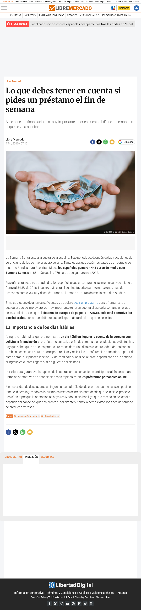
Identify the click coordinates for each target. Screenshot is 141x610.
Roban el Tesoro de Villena (127, 2)
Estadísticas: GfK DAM (62, 597)
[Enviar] (105, 141)
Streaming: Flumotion (84, 597)
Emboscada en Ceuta (23, 2)
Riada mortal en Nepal (95, 2)
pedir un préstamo (86, 302)
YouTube (67, 603)
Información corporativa (29, 593)
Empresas (15, 15)
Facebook (49, 603)
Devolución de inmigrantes (46, 2)
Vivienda (110, 2)
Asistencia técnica (103, 593)
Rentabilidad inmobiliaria (116, 15)
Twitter (55, 603)
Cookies (84, 593)
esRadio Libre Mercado (51, 15)
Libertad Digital (70, 585)
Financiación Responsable (27, 416)
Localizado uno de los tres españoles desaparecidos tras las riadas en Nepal (81, 24)
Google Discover (73, 603)
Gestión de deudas (50, 416)
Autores (122, 593)
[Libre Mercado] (70, 8)
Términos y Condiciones (61, 593)
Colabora (124, 8)
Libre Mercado (14, 81)
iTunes (91, 603)
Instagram (61, 603)
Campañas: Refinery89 (40, 597)
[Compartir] (92, 141)
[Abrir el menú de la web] (24, 8)
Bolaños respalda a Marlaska (71, 2)
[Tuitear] (98, 141)
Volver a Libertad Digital (113, 8)
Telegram (85, 603)
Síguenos (128, 142)
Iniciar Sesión (136, 8)
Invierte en (30, 15)
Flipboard (79, 603)
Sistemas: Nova (103, 597)
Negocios (72, 15)
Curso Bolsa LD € (89, 15)
